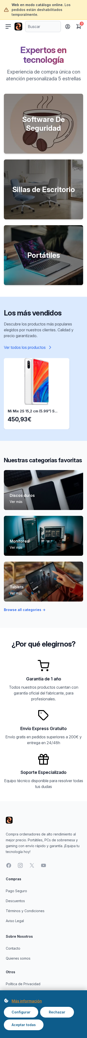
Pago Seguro (16, 891)
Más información (27, 1001)
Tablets (17, 586)
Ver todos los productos (25, 347)
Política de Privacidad (23, 984)
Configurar (21, 1012)
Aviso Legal (15, 921)
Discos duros (22, 495)
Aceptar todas (24, 1025)
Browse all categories (24, 610)
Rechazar (57, 1012)
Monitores (19, 541)
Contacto (13, 948)
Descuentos (15, 901)
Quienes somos (18, 958)
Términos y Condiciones (25, 911)
